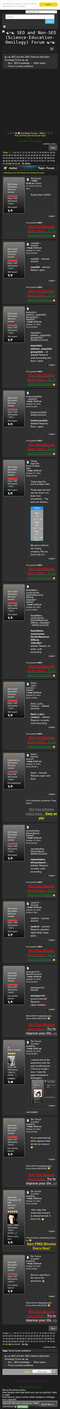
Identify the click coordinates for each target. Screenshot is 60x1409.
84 (13, 163)
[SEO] (11, 210)
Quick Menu (47, 1404)
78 (48, 160)
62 (4, 160)
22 (51, 152)
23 (54, 152)
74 (37, 160)
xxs (9, 1043)
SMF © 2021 (16, 1403)
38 (43, 155)
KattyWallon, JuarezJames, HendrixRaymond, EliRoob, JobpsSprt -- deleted (35, 596)
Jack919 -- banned (36, 903)
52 (29, 158)
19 (43, 152)
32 (26, 155)
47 (15, 158)
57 (43, 158)
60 (51, 158)
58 (45, 158)
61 (54, 158)
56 (40, 158)
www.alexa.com (45, 1015)
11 (21, 152)
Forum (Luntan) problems (20, 66)
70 (26, 160)
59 (48, 158)
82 (7, 163)
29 (18, 155)
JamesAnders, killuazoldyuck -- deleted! (34, 833)
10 (18, 152)
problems (26, 1350)
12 (23, 152)
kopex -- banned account (32, 756)
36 (37, 155)
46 (12, 158)
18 (40, 152)
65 (12, 160)
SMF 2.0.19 (7, 1403)
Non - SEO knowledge (19, 62)
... (12, 152)
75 (40, 160)
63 (7, 160)
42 (54, 155)
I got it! (48, 4)
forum (11, 1350)
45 (9, 158)
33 (29, 155)
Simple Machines (26, 1403)
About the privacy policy (13, 1389)
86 (19, 163)
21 (48, 152)
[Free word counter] (11, 1242)
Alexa (11, 969)
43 (4, 158)
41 (51, 155)
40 (48, 155)
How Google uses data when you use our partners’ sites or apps (29, 1393)
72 (31, 160)
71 (29, 160)
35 (34, 155)
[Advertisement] (30, 99)
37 (40, 155)
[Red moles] (11, 786)
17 (37, 152)
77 (45, 160)
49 (20, 158)
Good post (36, 178)
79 (51, 160)
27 (12, 155)
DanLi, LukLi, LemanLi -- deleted (31, 686)
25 (7, 155)
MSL (10, 1193)
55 (37, 158)
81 (4, 163)
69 (23, 160)
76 (43, 160)
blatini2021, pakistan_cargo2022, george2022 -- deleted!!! (36, 316)
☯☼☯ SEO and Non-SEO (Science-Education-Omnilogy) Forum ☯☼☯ (27, 58)
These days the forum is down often (33, 464)
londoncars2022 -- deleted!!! (34, 397)
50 (23, 158)
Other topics (39, 62)
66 (15, 160)
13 (26, 152)
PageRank (13, 756)
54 (34, 158)
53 (31, 158)
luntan (18, 1350)
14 (29, 152)
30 (20, 155)
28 (15, 155)
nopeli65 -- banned (36, 244)
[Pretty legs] (11, 1002)
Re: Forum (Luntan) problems (33, 1043)
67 (18, 160)
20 (46, 152)
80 (54, 160)
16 (35, 152)
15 (32, 152)
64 (9, 160)
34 (31, 155)
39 (45, 155)
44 (7, 158)
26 (9, 155)
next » (54, 143)
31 (23, 155)
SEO (10, 180)
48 (18, 158)
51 (26, 158)
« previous (46, 143)
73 (34, 160)
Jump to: (28, 1372)
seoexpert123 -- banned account (34, 973)
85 (16, 163)
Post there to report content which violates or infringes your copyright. (28, 1398)
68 (20, 160)
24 (4, 155)
